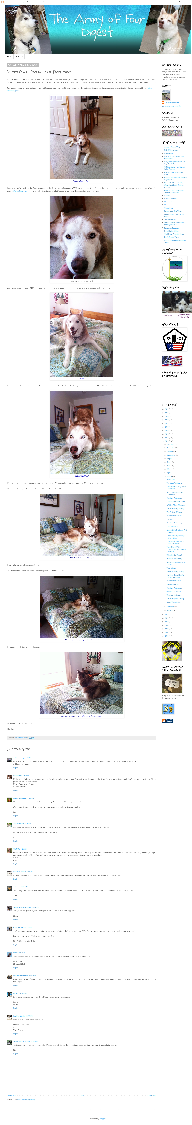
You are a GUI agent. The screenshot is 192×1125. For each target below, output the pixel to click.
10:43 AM (23, 993)
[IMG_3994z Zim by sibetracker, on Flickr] (81, 278)
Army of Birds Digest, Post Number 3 (177, 531)
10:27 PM (32, 975)
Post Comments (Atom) (26, 1099)
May (169, 469)
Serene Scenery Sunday (175, 508)
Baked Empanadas (171, 150)
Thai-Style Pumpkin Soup (174, 234)
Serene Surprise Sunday (175, 598)
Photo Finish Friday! (174, 515)
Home (9, 56)
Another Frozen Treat (172, 147)
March (169, 476)
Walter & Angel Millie (22, 907)
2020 (167, 416)
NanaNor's (17, 775)
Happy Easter (171, 479)
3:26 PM (28, 823)
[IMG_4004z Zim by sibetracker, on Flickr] (81, 713)
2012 (167, 614)
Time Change (171, 568)
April (169, 472)
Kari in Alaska (19, 1016)
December (171, 444)
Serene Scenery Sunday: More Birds (175, 536)
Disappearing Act (173, 584)
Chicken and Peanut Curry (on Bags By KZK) (175, 178)
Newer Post (12, 1095)
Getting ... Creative (174, 591)
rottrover (16, 886)
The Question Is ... (173, 526)
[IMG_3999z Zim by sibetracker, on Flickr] (81, 473)
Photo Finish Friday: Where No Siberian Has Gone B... (176, 549)
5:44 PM (30, 871)
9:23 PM (24, 887)
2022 (167, 409)
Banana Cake (169, 153)
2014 (167, 437)
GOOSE (16, 849)
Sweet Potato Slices (171, 231)
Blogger (102, 1118)
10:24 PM (29, 1016)
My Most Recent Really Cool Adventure (175, 576)
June (169, 465)
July (169, 462)
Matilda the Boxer (20, 975)
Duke (15, 952)
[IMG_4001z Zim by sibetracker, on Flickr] (81, 555)
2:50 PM (30, 798)
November (171, 447)
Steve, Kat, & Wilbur (21, 1041)
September (171, 455)
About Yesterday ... (174, 602)
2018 (167, 423)
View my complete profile (171, 106)
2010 (167, 621)
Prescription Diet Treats (173, 211)
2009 (167, 625)
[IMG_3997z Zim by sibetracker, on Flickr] (81, 375)
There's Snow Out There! (176, 501)
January (170, 610)
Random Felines (19, 871)
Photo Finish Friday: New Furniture (176, 487)
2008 (167, 628)
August (170, 458)
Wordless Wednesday (174, 498)
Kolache (167, 195)
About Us (19, 56)
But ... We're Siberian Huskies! (175, 493)
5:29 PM (24, 849)
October (170, 451)
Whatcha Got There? (174, 555)
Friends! (170, 519)
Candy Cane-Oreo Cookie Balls (173, 173)
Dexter (16, 993)
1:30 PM (34, 1041)
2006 (167, 636)
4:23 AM (21, 952)
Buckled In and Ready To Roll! (176, 563)
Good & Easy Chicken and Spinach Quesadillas (174, 191)
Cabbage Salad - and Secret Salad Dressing (174, 168)
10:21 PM (35, 907)
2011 (167, 618)
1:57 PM (25, 775)
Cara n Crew (18, 927)
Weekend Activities (174, 595)
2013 (167, 441)
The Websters (18, 823)
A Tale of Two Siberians (176, 505)
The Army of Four (172, 102)
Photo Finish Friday (174, 580)
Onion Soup (168, 208)
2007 (167, 632)
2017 (167, 427)
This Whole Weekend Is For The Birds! (175, 542)
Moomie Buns (169, 202)
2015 (167, 434)
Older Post (152, 1095)
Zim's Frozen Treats (171, 237)
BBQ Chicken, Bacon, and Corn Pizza (174, 157)
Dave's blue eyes (20, 190)
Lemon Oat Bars (170, 198)
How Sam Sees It (20, 798)
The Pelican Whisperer (175, 512)
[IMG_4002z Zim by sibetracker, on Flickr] (81, 637)
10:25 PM (28, 927)
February (170, 606)
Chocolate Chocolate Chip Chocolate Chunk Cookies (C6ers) (174, 185)
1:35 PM (28, 758)
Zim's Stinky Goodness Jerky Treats (175, 241)
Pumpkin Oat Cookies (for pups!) (174, 215)
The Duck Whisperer (174, 483)
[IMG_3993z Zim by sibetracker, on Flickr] (81, 178)
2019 (167, 419)
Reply (15, 767)
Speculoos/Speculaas (171, 228)
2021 (167, 412)
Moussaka (167, 205)
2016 (167, 430)
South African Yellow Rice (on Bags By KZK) (174, 223)
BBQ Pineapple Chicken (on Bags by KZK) (174, 162)
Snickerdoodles (170, 219)
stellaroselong (18, 757)
